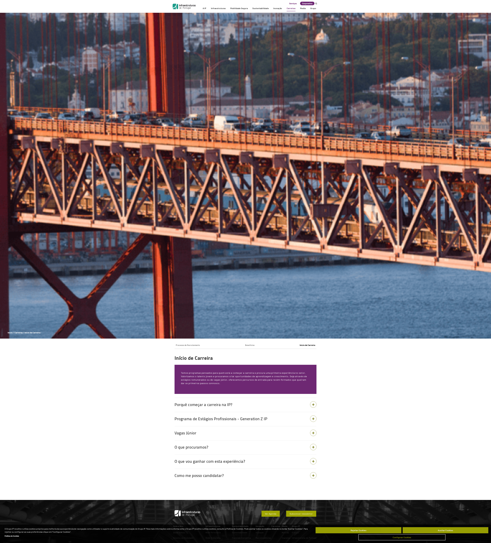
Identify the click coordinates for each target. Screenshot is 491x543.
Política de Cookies (12, 536)
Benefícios (250, 345)
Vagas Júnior (185, 433)
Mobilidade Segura (239, 8)
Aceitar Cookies (445, 530)
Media (303, 8)
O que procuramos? (191, 447)
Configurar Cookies (402, 537)
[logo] (184, 6)
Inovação (277, 8)
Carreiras (291, 8)
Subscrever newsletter (301, 513)
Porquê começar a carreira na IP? (203, 404)
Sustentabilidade (260, 8)
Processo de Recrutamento (188, 345)
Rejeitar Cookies (358, 530)
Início (10, 332)
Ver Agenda (270, 513)
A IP (204, 8)
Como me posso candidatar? (199, 475)
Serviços (293, 3)
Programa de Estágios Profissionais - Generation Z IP (221, 419)
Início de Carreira (307, 345)
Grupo (313, 8)
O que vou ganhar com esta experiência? (210, 461)
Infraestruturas (218, 8)
